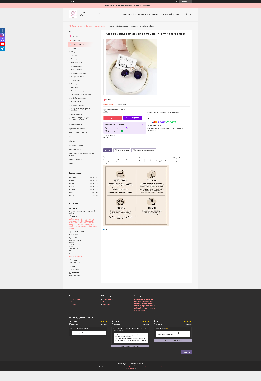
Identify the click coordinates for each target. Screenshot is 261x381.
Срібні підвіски (76, 59)
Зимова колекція (76, 114)
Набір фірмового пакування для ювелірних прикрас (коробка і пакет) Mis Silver (130, 335)
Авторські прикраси (77, 77)
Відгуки (72, 141)
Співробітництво (75, 149)
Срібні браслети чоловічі (79, 98)
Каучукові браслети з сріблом (81, 94)
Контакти (72, 163)
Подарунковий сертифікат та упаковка (80, 109)
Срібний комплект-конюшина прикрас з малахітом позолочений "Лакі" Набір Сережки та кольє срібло (130, 339)
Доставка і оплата (144, 14)
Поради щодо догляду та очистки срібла (81, 154)
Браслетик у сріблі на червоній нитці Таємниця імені (88, 333)
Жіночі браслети (76, 62)
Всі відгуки (186, 352)
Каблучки (74, 52)
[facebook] (104, 230)
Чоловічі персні (76, 101)
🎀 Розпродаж (74, 40)
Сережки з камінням (100, 26)
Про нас (155, 14)
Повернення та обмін (167, 14)
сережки (114, 157)
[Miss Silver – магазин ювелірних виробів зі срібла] (73, 14)
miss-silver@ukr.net (75, 257)
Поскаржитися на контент (137, 366)
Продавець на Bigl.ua (130, 365)
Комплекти (74, 55)
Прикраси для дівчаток (78, 73)
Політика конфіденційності (153, 366)
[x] (106, 230)
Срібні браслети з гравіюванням (81, 91)
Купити (112, 118)
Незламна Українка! (77, 105)
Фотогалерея (74, 137)
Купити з (129, 118)
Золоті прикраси (76, 84)
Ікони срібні (74, 87)
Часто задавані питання (78, 133)
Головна (74, 302)
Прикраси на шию (76, 66)
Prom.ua (140, 363)
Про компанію (75, 299)
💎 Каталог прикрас (76, 44)
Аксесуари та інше (77, 69)
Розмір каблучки (75, 159)
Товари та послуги (78, 26)
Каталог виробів (128, 14)
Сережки (89, 26)
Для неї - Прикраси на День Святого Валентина (80, 119)
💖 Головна (73, 36)
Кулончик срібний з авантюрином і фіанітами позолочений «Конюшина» (170, 333)
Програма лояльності (77, 129)
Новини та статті (75, 124)
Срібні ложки (75, 80)
